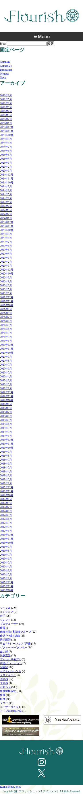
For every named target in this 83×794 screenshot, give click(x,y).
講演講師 (5, 639)
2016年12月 (6, 534)
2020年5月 (6, 372)
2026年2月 (6, 119)
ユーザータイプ (9, 706)
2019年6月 (6, 416)
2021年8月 (6, 313)
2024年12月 (6, 174)
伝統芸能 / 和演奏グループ (15, 631)
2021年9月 (6, 309)
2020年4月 (6, 376)
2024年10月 (6, 182)
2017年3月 (6, 523)
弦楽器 (4, 679)
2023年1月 (6, 265)
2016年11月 (6, 538)
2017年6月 (6, 511)
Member (4, 73)
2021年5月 (6, 325)
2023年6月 (6, 245)
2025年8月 (6, 143)
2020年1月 (6, 388)
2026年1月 (6, 123)
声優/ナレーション (11, 663)
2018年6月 (6, 463)
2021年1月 (6, 340)
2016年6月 (6, 558)
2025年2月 (6, 166)
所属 (2, 695)
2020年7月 (6, 364)
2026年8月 (6, 95)
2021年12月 (6, 297)
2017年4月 (6, 519)
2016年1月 (6, 578)
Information (6, 69)
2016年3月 (6, 570)
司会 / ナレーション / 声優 (15, 643)
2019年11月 (6, 396)
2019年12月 (6, 392)
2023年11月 (6, 226)
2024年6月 (6, 198)
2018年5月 (6, 467)
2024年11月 (6, 178)
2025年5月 (6, 154)
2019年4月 (6, 424)
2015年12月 (6, 582)
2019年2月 (6, 432)
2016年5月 (6, 562)
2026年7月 (6, 99)
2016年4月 (6, 566)
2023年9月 (6, 234)
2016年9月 (6, 546)
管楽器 (4, 683)
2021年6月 (6, 321)
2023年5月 (6, 249)
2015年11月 (6, 586)
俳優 (2, 627)
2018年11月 (6, 443)
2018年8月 (6, 455)
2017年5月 (6, 515)
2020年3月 (6, 380)
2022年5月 (6, 289)
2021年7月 (6, 317)
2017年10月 (6, 495)
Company (5, 61)
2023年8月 (6, 238)
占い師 (4, 651)
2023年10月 (6, 230)
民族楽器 (5, 655)
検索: (3, 43)
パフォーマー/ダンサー (13, 647)
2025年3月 (6, 162)
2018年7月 (6, 459)
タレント (5, 619)
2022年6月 (6, 285)
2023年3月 (6, 257)
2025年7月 (6, 146)
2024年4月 (6, 206)
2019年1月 (6, 435)
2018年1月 (6, 483)
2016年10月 (6, 542)
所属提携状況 (8, 691)
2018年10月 (6, 447)
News (3, 77)
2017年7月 (6, 507)
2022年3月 (6, 293)
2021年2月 (6, 336)
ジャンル (5, 607)
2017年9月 (6, 499)
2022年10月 (6, 273)
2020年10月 (6, 352)
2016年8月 (6, 550)
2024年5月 (6, 202)
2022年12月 (6, 269)
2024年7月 (6, 194)
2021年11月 (6, 301)
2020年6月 (6, 368)
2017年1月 (6, 530)
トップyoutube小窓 (11, 710)
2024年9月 (6, 186)
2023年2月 (6, 261)
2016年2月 (6, 574)
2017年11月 (6, 491)
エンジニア (6, 611)
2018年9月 (6, 451)
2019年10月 (6, 400)
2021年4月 (6, 329)
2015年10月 (6, 590)
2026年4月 (6, 111)
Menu (41, 37)
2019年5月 (6, 420)
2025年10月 (6, 135)
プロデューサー (9, 623)
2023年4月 (6, 253)
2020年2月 (6, 384)
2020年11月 (6, 348)
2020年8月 (6, 360)
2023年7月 (6, 241)
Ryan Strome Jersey (10, 786)
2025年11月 (6, 131)
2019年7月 (6, 412)
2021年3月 (6, 333)
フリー (4, 702)
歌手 (2, 615)
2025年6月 (6, 150)
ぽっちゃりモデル (10, 659)
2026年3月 (6, 115)
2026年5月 (6, 107)
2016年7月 (6, 554)
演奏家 (4, 667)
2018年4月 (6, 471)
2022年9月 (6, 277)
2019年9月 (6, 404)
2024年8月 (6, 190)
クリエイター (8, 675)
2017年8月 (6, 503)
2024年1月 (6, 218)
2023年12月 (6, 222)
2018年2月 (6, 479)
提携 (2, 699)
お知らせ (5, 687)
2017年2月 (6, 527)
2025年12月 (6, 127)
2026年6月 (6, 103)
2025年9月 (6, 139)
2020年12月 (6, 344)
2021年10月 (6, 305)
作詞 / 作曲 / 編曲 (10, 635)
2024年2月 (6, 214)
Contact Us (6, 65)
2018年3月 (6, 475)
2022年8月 (6, 281)
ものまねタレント (10, 671)
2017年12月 (6, 487)
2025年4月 (6, 158)
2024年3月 (6, 210)
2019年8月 (6, 408)
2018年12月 (6, 439)
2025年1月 (6, 170)
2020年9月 (6, 356)
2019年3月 (6, 428)
